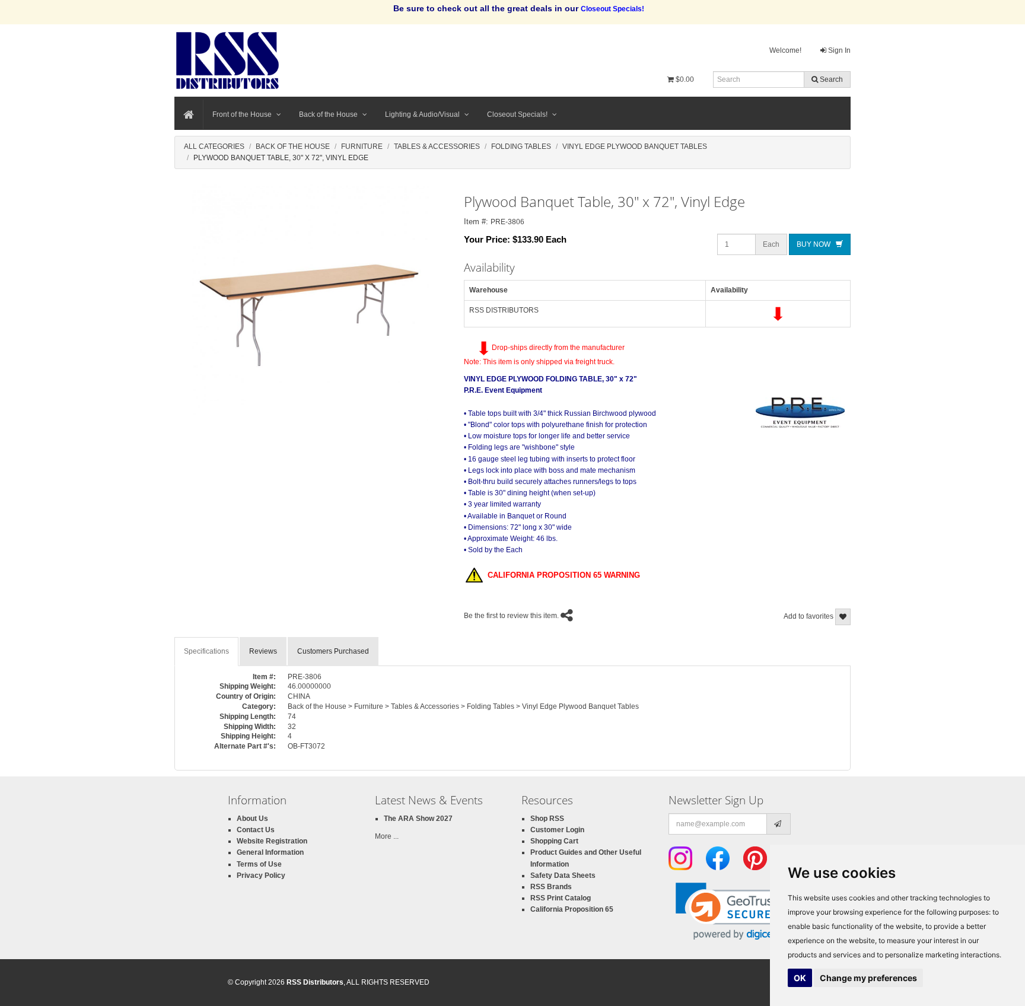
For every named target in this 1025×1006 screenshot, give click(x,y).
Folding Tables (521, 146)
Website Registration (272, 841)
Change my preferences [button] (868, 978)
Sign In (838, 50)
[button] (732, 911)
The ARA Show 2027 (418, 818)
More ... (387, 836)
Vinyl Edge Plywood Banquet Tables (634, 146)
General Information (270, 852)
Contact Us (256, 830)
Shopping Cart (554, 841)
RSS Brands (551, 887)
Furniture (362, 146)
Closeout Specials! (517, 114)
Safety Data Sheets (563, 875)
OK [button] (800, 978)
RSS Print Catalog (560, 898)
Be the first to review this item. (511, 616)
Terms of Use (259, 864)
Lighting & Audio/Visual (422, 114)
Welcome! (785, 50)
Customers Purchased (333, 651)
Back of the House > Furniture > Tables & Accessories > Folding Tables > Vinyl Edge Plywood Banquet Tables (463, 706)
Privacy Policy (261, 875)
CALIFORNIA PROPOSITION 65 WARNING (561, 575)
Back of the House (328, 114)
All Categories (214, 146)
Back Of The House (293, 146)
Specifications (206, 651)
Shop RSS (547, 818)
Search (830, 79)
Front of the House (242, 114)
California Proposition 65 (571, 909)
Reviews (263, 651)
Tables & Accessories (437, 146)
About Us (252, 818)
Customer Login (557, 830)
